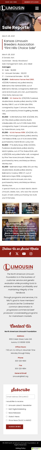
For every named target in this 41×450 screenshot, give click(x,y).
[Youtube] (24, 253)
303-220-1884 (20, 368)
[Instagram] (31, 253)
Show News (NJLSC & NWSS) (19, 420)
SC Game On (15, 98)
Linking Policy (20, 448)
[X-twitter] (17, 253)
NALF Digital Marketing (17, 409)
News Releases (14, 413)
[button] (37, 8)
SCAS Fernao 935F (17, 132)
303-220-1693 (20, 361)
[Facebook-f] (10, 253)
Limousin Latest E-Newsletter (20, 405)
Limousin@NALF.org (20, 376)
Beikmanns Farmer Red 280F (22, 79)
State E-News (13, 416)
